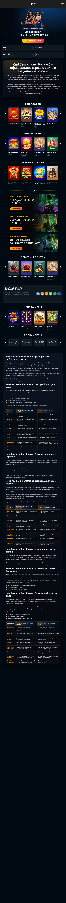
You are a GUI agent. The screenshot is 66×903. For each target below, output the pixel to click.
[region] (33, 118)
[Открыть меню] (62, 4)
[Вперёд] (60, 113)
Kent (33, 4)
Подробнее (11, 298)
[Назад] (5, 113)
